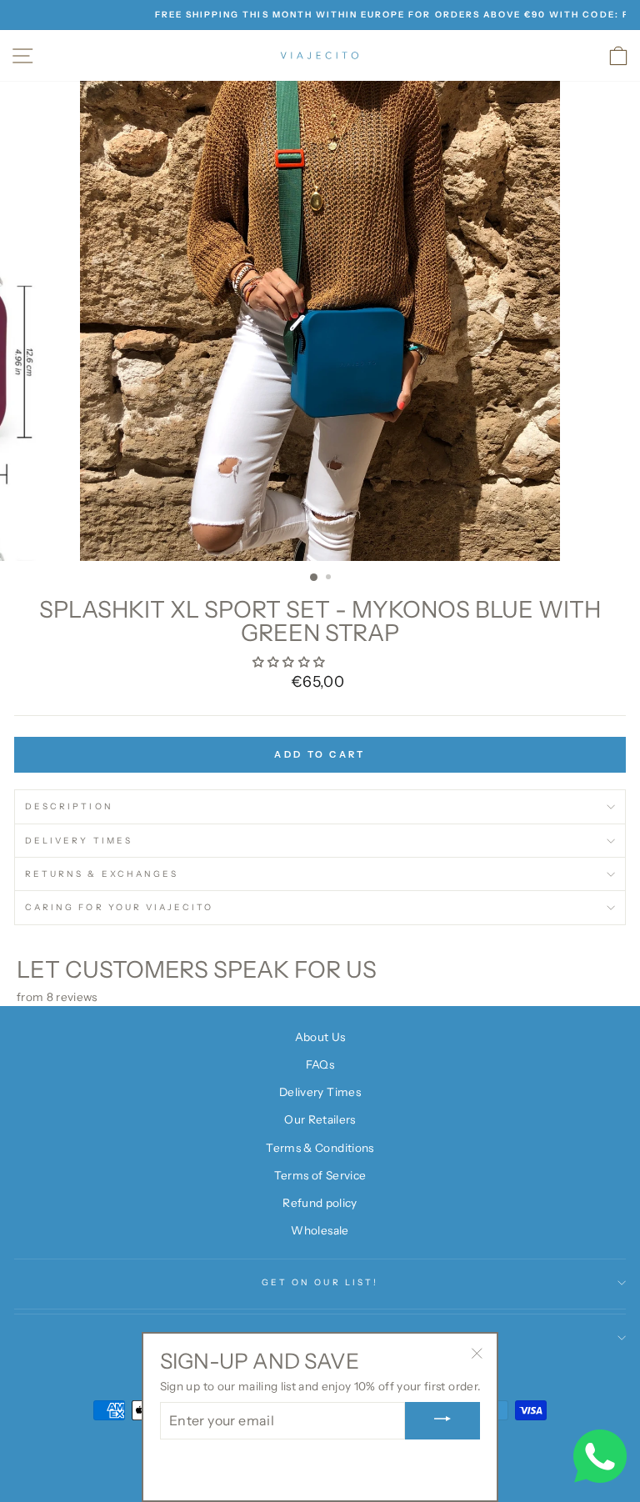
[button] (290, 661)
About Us (320, 1037)
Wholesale (319, 1230)
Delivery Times (78, 840)
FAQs (320, 1064)
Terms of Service (320, 1175)
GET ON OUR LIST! (320, 1282)
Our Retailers (319, 1119)
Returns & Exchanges (101, 874)
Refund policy (319, 1202)
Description (69, 806)
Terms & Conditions (319, 1147)
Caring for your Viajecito (119, 907)
